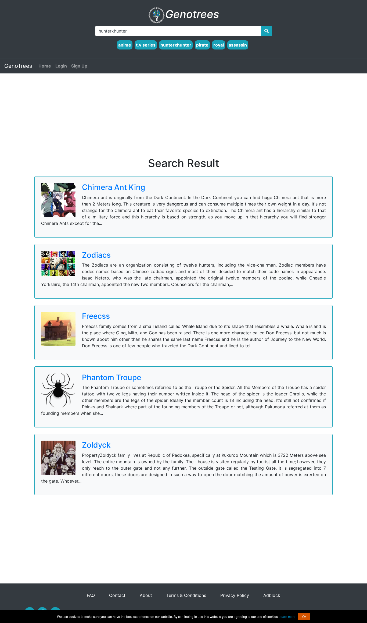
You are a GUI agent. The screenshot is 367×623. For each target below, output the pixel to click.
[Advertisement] (183, 119)
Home (44, 66)
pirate (202, 45)
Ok (304, 616)
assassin (238, 45)
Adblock (271, 595)
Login (61, 66)
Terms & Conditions (186, 595)
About (146, 595)
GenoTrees (18, 66)
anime (124, 45)
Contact (118, 595)
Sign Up (79, 66)
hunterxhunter (175, 45)
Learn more (287, 616)
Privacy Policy (235, 595)
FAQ (91, 595)
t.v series (146, 45)
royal (218, 45)
